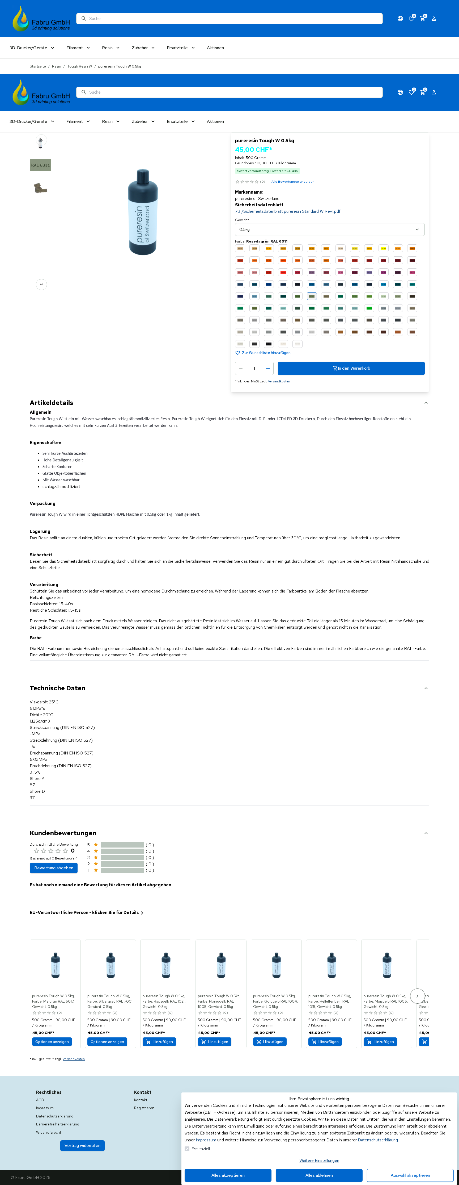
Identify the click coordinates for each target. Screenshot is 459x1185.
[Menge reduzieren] (240, 368)
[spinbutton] (254, 368)
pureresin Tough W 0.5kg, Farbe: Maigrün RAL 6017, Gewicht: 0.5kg (53, 1001)
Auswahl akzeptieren (410, 1175)
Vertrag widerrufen (82, 1145)
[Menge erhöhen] (268, 368)
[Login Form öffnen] (433, 18)
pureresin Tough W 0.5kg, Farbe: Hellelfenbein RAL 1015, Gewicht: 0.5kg (329, 1001)
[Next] (41, 284)
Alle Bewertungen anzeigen (292, 182)
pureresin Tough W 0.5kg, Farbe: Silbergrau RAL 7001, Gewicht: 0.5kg (110, 1001)
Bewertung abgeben (53, 868)
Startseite (38, 66)
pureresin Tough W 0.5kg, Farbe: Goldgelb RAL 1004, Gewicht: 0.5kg (275, 1001)
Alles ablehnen (319, 1175)
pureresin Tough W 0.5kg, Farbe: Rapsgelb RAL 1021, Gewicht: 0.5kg (164, 1001)
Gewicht (242, 220)
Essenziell (201, 1148)
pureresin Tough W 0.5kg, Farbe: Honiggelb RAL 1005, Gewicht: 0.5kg (219, 1001)
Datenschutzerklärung (378, 1140)
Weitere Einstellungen (319, 1160)
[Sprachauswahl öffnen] (400, 18)
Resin (56, 66)
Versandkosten (279, 381)
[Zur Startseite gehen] (41, 18)
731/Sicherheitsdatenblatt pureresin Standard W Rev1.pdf (288, 211)
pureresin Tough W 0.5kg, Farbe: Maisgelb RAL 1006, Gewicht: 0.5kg (386, 1001)
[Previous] (41, 140)
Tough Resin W (79, 66)
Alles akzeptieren (228, 1175)
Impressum (206, 1140)
